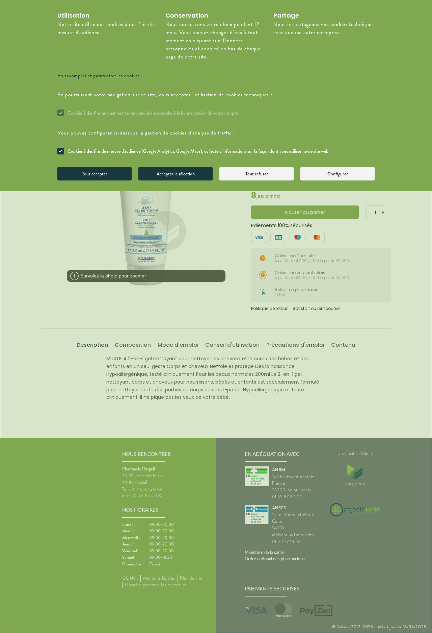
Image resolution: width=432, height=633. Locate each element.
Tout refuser (256, 173)
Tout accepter (94, 173)
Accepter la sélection (176, 173)
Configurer (337, 173)
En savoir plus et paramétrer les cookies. (99, 76)
